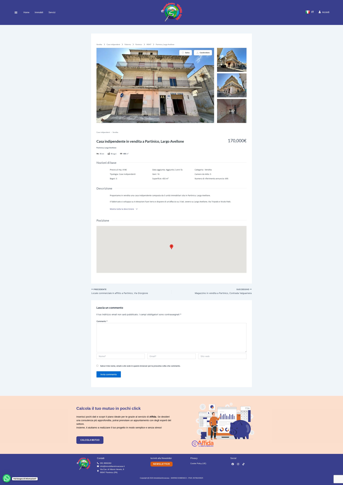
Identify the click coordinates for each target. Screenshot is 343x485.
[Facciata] (232, 60)
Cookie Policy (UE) (198, 463)
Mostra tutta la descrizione (122, 209)
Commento (101, 321)
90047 (149, 44)
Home (26, 12)
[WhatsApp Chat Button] (7, 478)
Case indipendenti (113, 44)
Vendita (99, 44)
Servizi (52, 12)
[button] (16, 12)
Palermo (128, 44)
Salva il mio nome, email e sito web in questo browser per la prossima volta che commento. (140, 366)
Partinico (138, 44)
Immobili (39, 12)
